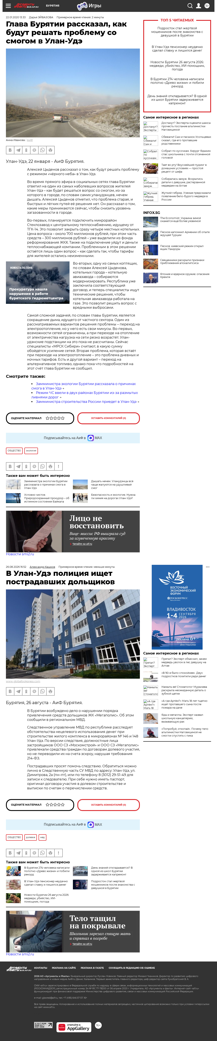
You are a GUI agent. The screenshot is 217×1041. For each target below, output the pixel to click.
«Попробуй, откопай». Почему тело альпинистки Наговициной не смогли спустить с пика (184, 732)
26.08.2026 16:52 (16, 566)
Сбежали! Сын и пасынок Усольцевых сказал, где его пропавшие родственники (186, 140)
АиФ (30, 140)
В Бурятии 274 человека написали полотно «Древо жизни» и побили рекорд (177, 82)
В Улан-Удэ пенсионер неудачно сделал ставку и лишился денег (177, 48)
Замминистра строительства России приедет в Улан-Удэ (86, 402)
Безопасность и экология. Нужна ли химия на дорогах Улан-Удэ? (113, 496)
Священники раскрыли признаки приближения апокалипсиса (182, 262)
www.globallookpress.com (23, 681)
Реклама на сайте (64, 968)
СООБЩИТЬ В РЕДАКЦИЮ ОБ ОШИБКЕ (132, 968)
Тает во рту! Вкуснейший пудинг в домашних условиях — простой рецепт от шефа (184, 168)
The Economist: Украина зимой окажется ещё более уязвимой (180, 220)
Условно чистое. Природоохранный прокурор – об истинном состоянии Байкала (46, 498)
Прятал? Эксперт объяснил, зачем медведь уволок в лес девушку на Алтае (184, 662)
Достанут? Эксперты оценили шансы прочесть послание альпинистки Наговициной (186, 126)
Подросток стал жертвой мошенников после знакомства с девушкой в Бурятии (177, 32)
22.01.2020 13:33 (16, 17)
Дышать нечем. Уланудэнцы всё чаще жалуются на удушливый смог (112, 485)
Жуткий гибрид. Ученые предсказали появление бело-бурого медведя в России (186, 196)
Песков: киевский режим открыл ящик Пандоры (182, 248)
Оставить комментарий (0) (108, 418)
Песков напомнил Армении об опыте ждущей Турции (185, 234)
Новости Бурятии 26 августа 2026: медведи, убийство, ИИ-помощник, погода (177, 65)
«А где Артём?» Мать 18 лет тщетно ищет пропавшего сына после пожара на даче (184, 704)
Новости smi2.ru (20, 554)
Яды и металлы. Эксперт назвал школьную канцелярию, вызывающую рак (182, 718)
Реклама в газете (92, 968)
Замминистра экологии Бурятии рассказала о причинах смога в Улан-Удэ (45, 485)
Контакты (40, 968)
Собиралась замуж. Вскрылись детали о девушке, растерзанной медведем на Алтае (183, 182)
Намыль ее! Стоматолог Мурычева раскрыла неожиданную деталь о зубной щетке (184, 690)
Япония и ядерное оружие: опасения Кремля (184, 276)
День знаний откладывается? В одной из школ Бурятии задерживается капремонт (177, 99)
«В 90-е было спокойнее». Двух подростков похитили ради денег (183, 674)
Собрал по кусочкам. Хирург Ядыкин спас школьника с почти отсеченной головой (186, 154)
